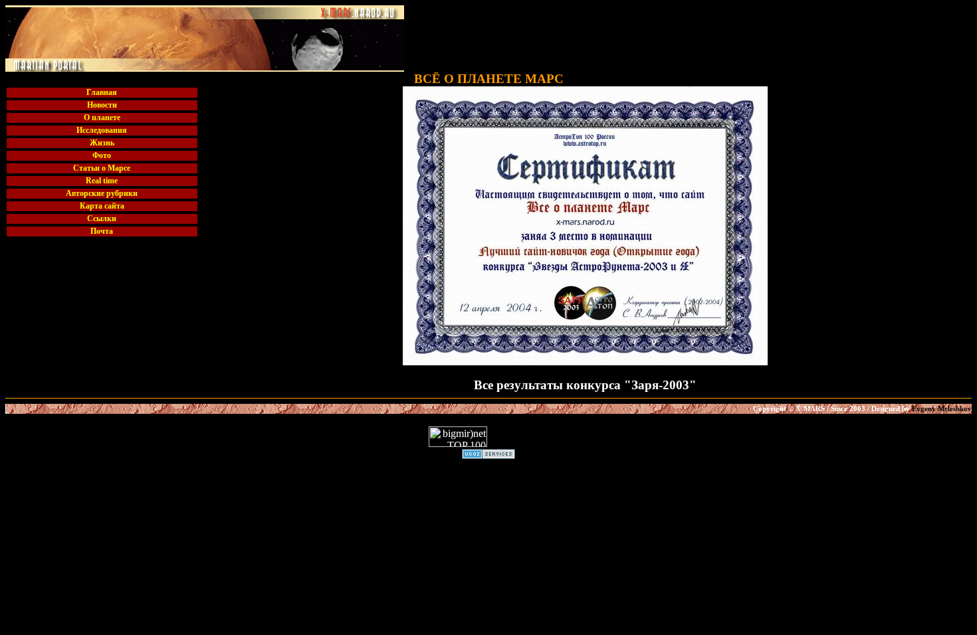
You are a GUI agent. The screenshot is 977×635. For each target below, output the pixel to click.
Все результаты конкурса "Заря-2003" (585, 385)
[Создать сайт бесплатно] (488, 455)
